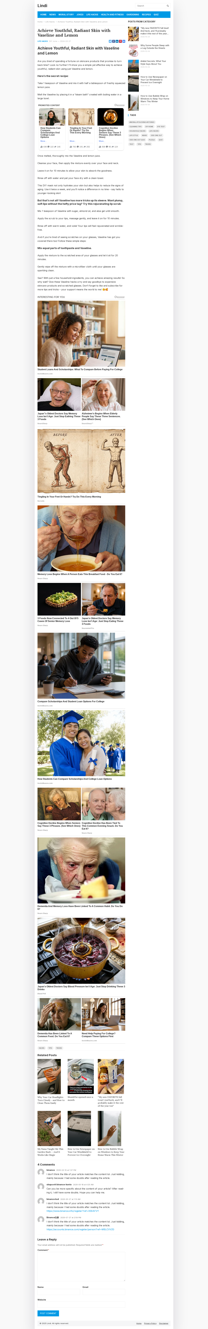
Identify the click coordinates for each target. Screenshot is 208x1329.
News (52, 14)
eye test (161, 127)
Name (40, 1287)
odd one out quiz (137, 140)
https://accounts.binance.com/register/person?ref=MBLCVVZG (80, 1229)
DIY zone (53, 41)
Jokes (80, 14)
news (144, 135)
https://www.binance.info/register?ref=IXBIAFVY (73, 1211)
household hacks (137, 131)
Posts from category (142, 22)
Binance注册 (53, 1217)
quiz (161, 140)
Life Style (133, 135)
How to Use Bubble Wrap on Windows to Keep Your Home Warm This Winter (111, 1151)
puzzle (152, 140)
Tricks (59, 1048)
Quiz (156, 14)
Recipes (146, 14)
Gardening (132, 14)
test (131, 144)
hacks (41, 1048)
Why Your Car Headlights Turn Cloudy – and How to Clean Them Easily (51, 1100)
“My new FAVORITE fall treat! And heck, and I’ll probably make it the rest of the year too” (111, 1101)
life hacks (154, 131)
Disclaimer (163, 1323)
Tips (50, 1048)
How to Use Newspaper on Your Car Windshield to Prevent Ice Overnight (81, 1151)
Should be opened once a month (80, 1098)
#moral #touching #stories (141, 122)
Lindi (42, 5)
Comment (43, 1250)
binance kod (53, 1199)
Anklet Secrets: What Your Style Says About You (153, 62)
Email (85, 1287)
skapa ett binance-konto (59, 1184)
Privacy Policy (150, 1323)
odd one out (156, 135)
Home (43, 14)
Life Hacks (92, 14)
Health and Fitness (112, 14)
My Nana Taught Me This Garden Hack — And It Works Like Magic (50, 1151)
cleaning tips (135, 127)
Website (41, 1299)
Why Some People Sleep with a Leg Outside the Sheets (155, 47)
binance (51, 1170)
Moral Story (66, 14)
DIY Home (149, 127)
